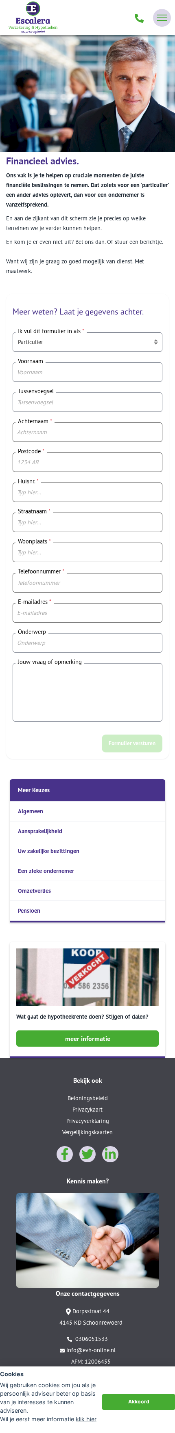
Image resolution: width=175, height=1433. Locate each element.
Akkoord (138, 1402)
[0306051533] (139, 17)
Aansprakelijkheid (40, 831)
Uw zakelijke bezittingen (48, 851)
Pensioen (29, 910)
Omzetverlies (34, 890)
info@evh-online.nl (91, 1350)
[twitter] (87, 1154)
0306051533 (91, 1338)
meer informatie (87, 1038)
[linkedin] (110, 1154)
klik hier (86, 1419)
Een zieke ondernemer (46, 871)
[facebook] (65, 1154)
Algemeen (30, 811)
